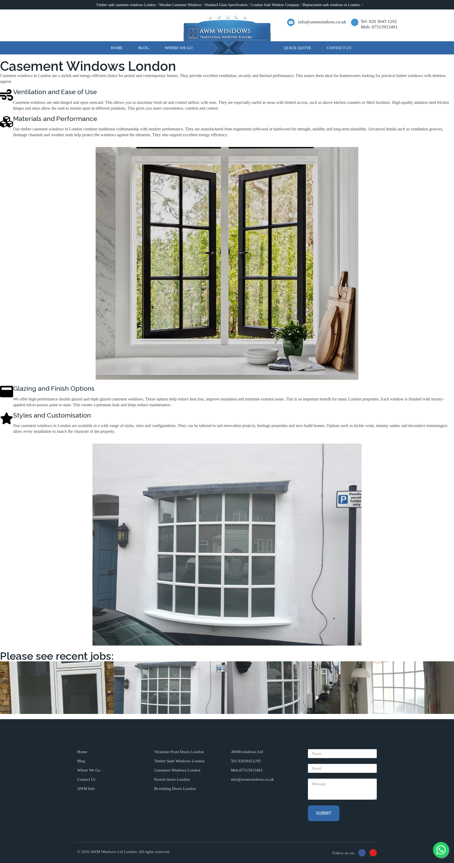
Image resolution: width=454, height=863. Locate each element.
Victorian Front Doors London (179, 752)
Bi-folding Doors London (175, 788)
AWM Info (86, 788)
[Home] (227, 33)
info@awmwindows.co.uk (322, 21)
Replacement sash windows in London (331, 5)
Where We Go (179, 48)
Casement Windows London (177, 770)
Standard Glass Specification (226, 5)
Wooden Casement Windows (180, 5)
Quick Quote (297, 48)
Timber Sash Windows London (179, 761)
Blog (143, 48)
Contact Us (339, 48)
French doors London (172, 779)
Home (116, 48)
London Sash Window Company (275, 5)
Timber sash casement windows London (126, 5)
